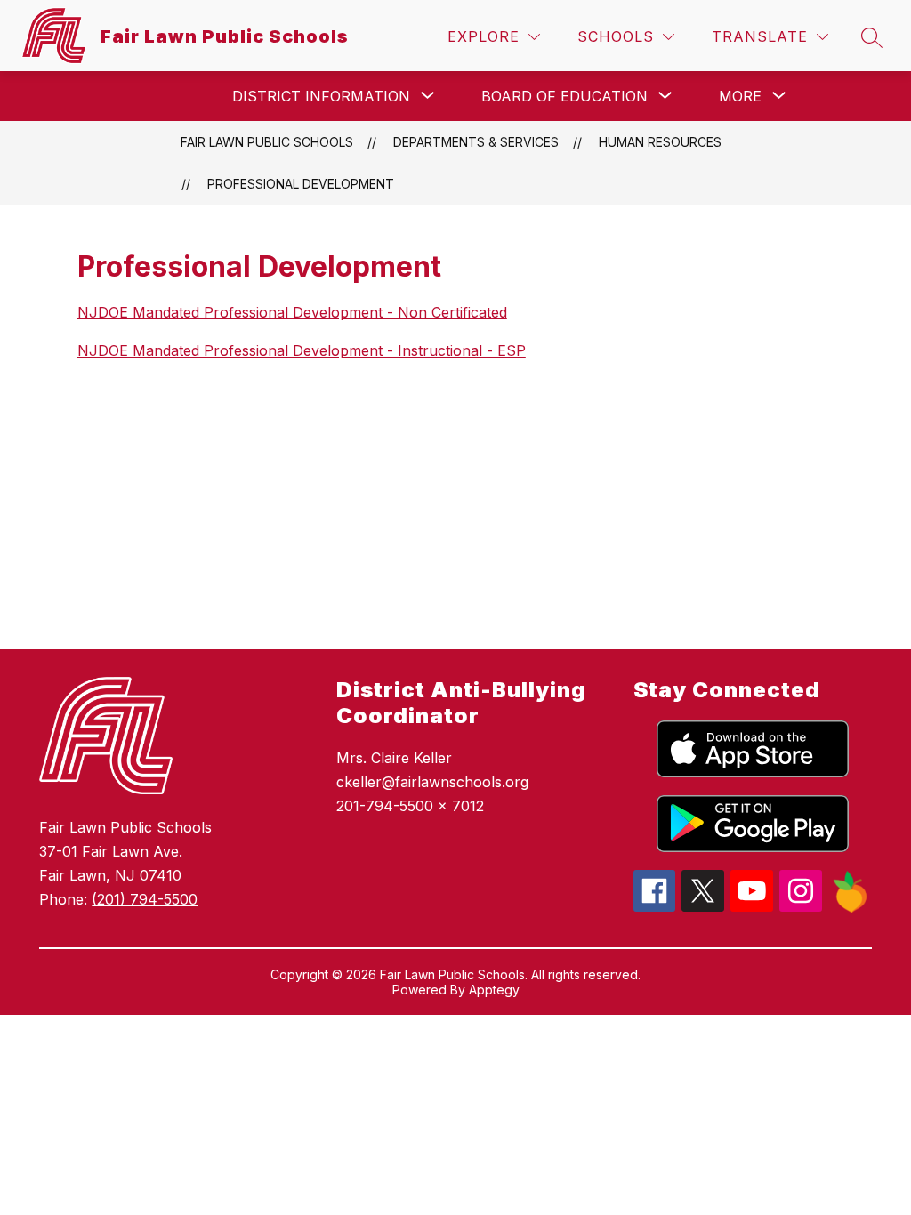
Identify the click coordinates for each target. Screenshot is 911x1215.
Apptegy (494, 989)
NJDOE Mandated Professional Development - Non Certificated (292, 312)
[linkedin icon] (850, 908)
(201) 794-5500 (145, 899)
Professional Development (300, 183)
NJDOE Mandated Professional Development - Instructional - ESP (301, 350)
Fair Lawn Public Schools (267, 141)
